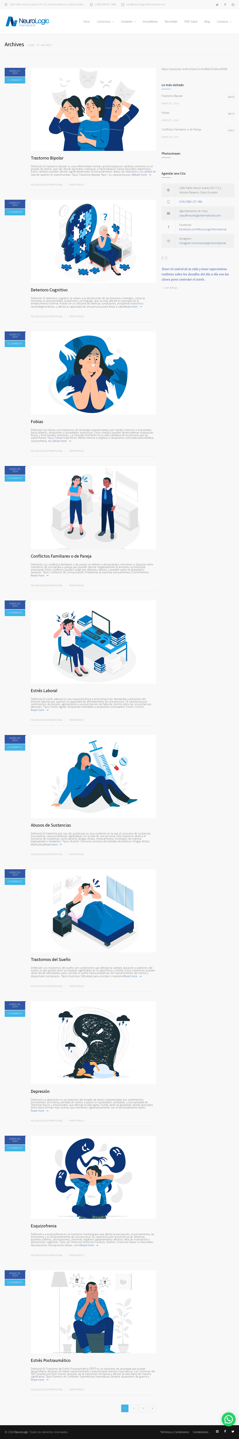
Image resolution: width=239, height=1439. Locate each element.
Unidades (127, 21)
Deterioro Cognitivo (49, 290)
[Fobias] (93, 373)
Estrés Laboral (44, 690)
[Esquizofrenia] (93, 1177)
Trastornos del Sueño (51, 959)
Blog (207, 21)
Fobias (37, 421)
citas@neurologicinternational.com (145, 4)
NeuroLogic (21, 1432)
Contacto (222, 21)
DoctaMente (150, 21)
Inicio (87, 21)
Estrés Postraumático (51, 1360)
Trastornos (76, 184)
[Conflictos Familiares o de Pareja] (93, 507)
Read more (140, 174)
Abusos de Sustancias (51, 825)
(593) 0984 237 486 (190, 201)
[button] (229, 1419)
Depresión (40, 1091)
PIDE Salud (190, 21)
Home (31, 45)
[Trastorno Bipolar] (93, 109)
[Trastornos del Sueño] (93, 910)
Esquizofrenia (44, 1226)
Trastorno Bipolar (47, 158)
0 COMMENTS (15, 80)
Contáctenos (200, 1432)
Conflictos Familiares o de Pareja (61, 556)
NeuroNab (171, 21)
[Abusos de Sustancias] (93, 776)
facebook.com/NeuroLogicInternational (202, 229)
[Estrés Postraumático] (93, 1311)
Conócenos (104, 21)
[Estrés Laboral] (93, 642)
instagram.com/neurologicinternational (202, 243)
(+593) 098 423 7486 (105, 4)
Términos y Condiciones (174, 1432)
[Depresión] (93, 1042)
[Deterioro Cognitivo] (93, 241)
